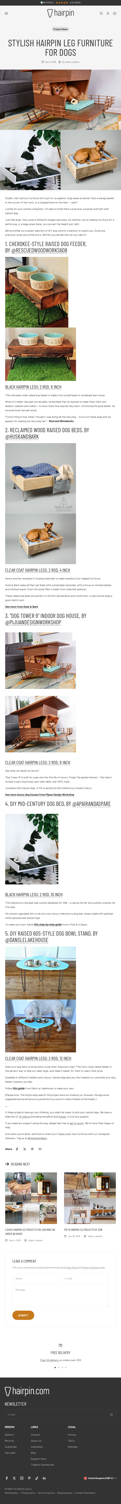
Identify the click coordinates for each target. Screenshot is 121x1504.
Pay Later (10, 1452)
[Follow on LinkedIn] (44, 1478)
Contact (35, 1434)
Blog (33, 1452)
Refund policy (11, 1492)
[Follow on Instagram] (22, 1478)
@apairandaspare (91, 803)
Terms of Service (90, 1267)
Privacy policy (28, 1492)
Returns (9, 1440)
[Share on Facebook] (17, 1149)
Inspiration (37, 1446)
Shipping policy (64, 1492)
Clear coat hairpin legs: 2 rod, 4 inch (37, 570)
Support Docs (38, 1458)
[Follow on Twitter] (14, 1478)
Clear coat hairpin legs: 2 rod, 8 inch (37, 762)
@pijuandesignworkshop (33, 622)
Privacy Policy (71, 1267)
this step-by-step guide (48, 924)
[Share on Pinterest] (32, 1149)
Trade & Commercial (42, 1464)
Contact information (85, 1492)
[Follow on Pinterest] (29, 1478)
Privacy (72, 1434)
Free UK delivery (49, 1360)
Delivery (9, 1434)
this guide (19, 1088)
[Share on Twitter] (25, 1149)
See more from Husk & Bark (21, 606)
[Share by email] (40, 1149)
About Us (36, 1440)
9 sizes (62, 1116)
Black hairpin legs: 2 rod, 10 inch (34, 894)
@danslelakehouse (26, 939)
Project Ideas (60, 29)
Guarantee (11, 1446)
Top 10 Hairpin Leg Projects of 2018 (83, 1229)
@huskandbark (22, 436)
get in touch (77, 1123)
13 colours (24, 1116)
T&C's (71, 1440)
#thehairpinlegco (37, 1138)
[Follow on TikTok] (37, 1478)
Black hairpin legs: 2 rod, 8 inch (33, 386)
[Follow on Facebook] (7, 1478)
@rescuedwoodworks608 (39, 250)
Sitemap (72, 1446)
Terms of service (46, 1492)
